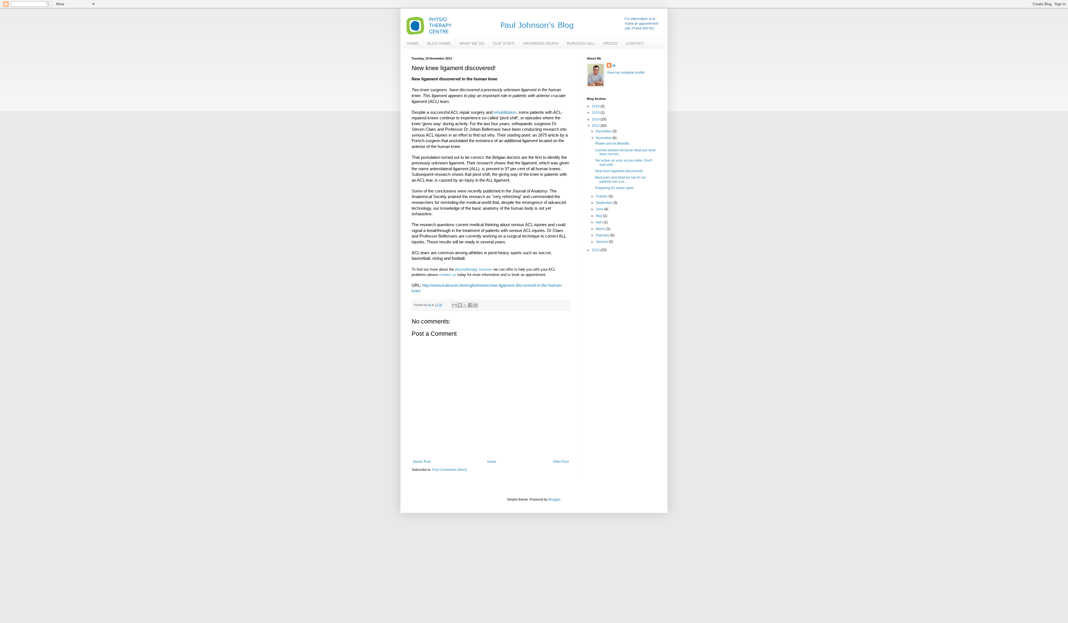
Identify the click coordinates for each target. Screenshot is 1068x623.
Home (491, 462)
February (603, 235)
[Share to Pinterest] (475, 305)
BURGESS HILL (581, 43)
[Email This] (454, 305)
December (604, 131)
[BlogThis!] (460, 305)
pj (613, 65)
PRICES (610, 43)
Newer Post (422, 462)
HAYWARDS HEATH (540, 43)
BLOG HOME (439, 43)
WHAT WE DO (471, 43)
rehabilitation (505, 112)
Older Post (561, 462)
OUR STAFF (504, 43)
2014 (596, 119)
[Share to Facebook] (470, 305)
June (600, 209)
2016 (596, 106)
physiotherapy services (473, 269)
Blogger (554, 499)
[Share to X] (465, 305)
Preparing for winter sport (614, 188)
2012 (596, 250)
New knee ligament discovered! (619, 171)
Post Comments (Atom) (449, 470)
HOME (413, 43)
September (604, 203)
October (602, 196)
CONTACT (635, 43)
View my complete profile (626, 73)
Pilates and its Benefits (612, 143)
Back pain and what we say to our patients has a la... (620, 179)
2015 (596, 113)
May (599, 216)
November (604, 138)
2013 (596, 126)
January (602, 242)
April (600, 222)
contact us (447, 275)
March (601, 229)
